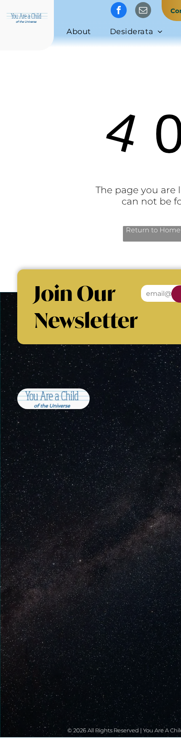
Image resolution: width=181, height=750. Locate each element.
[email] (143, 11)
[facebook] (119, 11)
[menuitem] (82, 32)
